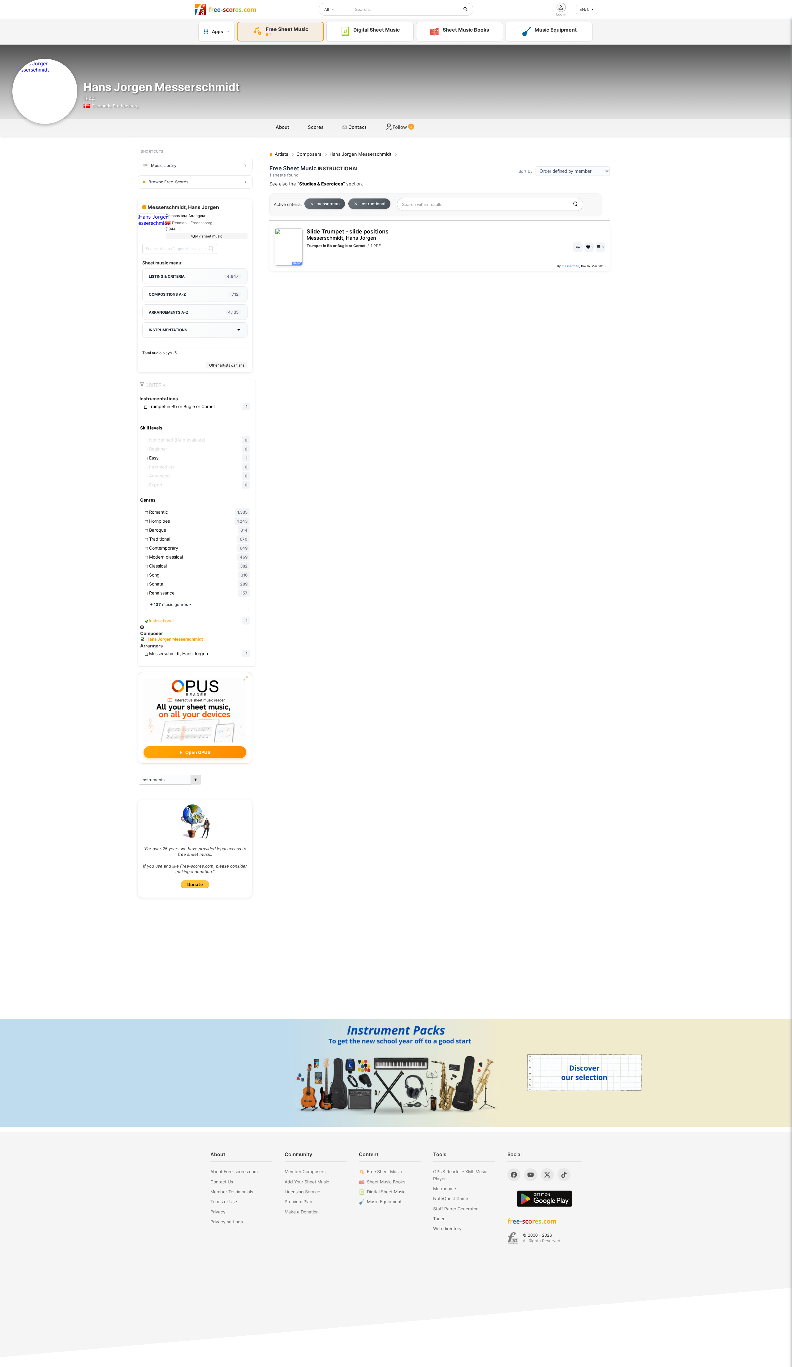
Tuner (439, 1218)
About (282, 127)
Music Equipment (384, 1201)
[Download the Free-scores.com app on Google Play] (544, 1199)
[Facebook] (513, 1174)
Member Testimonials (231, 1191)
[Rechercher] (465, 9)
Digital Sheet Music (386, 1191)
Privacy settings (226, 1221)
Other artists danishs (226, 365)
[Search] (211, 249)
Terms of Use (223, 1201)
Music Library (163, 165)
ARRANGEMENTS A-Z (194, 312)
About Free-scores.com (234, 1171)
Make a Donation (302, 1211)
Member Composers (305, 1171)
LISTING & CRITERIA (194, 276)
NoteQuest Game (450, 1198)
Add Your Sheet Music (307, 1181)
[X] (547, 1174)
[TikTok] (563, 1174)
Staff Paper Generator (455, 1208)
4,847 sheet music (206, 236)
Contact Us (221, 1181)
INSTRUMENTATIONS (168, 330)
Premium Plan (298, 1201)
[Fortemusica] (512, 1238)
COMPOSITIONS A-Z (194, 294)
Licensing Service (302, 1191)
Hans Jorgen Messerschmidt (174, 639)
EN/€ (584, 9)
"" (321, 184)
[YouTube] (530, 1174)
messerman (328, 203)
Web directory (447, 1228)
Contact (357, 127)
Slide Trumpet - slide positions (348, 234)
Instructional (372, 203)
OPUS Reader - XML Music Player (460, 1175)
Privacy (218, 1211)
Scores (316, 127)
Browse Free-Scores (168, 181)
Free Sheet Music (384, 1171)
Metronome (444, 1188)
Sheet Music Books (386, 1181)
